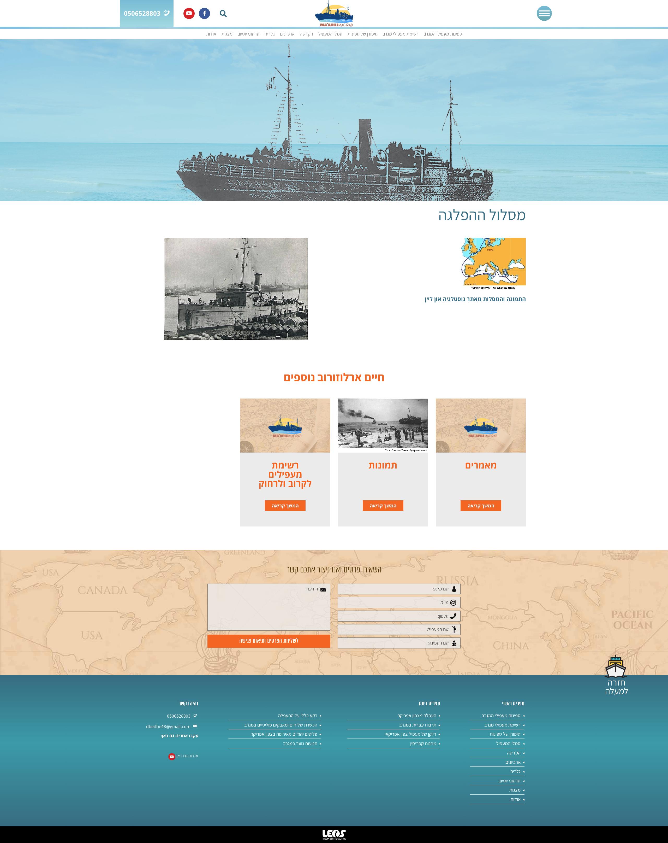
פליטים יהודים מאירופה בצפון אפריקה (283, 734)
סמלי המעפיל (330, 34)
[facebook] (204, 13)
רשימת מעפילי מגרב (401, 34)
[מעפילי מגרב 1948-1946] (334, 13)
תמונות (382, 465)
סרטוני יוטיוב (248, 34)
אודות (211, 34)
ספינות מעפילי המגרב (443, 34)
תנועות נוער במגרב (300, 743)
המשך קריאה (481, 505)
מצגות (227, 34)
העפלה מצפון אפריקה (416, 715)
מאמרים (481, 465)
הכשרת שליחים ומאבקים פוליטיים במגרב (280, 725)
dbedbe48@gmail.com (168, 726)
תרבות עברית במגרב (417, 725)
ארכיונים (287, 34)
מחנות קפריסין (423, 743)
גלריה (270, 34)
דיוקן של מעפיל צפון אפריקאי (410, 734)
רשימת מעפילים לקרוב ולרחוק (285, 474)
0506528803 (178, 716)
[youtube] (189, 13)
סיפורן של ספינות (363, 34)
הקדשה (306, 34)
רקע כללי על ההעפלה (297, 715)
